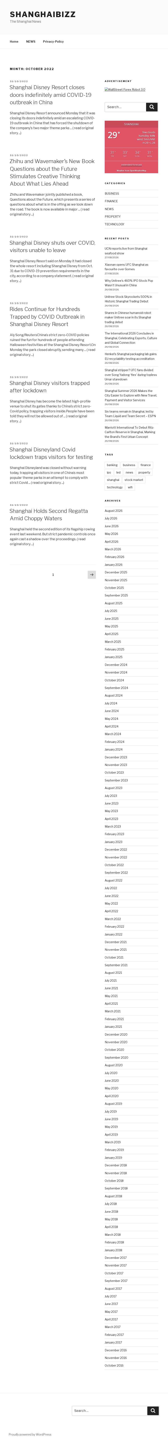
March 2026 (113, 549)
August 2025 (114, 603)
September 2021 (116, 965)
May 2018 (111, 1219)
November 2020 (116, 1042)
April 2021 (111, 1003)
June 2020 (112, 1080)
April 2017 (111, 1319)
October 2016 (114, 1365)
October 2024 (114, 680)
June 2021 (111, 988)
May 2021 (111, 996)
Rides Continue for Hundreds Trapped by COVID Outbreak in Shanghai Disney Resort (47, 316)
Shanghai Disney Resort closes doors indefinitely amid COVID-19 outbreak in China (50, 94)
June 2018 (111, 1211)
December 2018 (116, 1165)
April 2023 (111, 819)
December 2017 (116, 1257)
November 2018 (116, 1173)
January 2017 (113, 1342)
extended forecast (131, 164)
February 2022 (114, 926)
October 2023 (114, 772)
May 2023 (111, 811)
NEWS (30, 41)
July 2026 (111, 518)
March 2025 (113, 641)
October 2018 (114, 1180)
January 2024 (114, 749)
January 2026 (114, 564)
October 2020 (114, 1049)
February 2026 (114, 557)
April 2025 (111, 634)
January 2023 (113, 842)
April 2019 (111, 1134)
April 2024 (111, 726)
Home (14, 41)
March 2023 (113, 826)
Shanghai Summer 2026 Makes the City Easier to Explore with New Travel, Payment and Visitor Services (131, 395)
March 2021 (112, 1011)
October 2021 (114, 957)
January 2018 (113, 1250)
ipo (109, 472)
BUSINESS (112, 193)
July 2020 (111, 1073)
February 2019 (114, 1150)
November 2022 (116, 857)
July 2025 (111, 611)
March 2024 (113, 734)
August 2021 (113, 972)
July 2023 (111, 795)
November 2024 (116, 672)
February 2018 (114, 1242)
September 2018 (116, 1188)
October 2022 (114, 865)
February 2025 (114, 649)
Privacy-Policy (53, 41)
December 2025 (116, 572)
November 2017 (116, 1265)
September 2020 (116, 1057)
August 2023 (113, 788)
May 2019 (111, 1126)
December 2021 (116, 942)
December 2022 (116, 849)
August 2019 (113, 1103)
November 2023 (116, 765)
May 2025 (111, 626)
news (129, 472)
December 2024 (116, 664)
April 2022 (111, 911)
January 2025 (114, 657)
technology (115, 487)
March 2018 (113, 1234)
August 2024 (114, 695)
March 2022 (113, 919)
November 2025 (116, 580)
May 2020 (111, 1088)
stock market (134, 480)
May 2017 (111, 1311)
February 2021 (114, 1019)
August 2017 (113, 1288)
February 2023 (114, 834)
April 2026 (111, 541)
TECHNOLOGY (114, 224)
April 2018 (111, 1227)
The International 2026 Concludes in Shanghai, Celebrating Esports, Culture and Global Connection (131, 338)
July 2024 (111, 703)
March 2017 (112, 1327)
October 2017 (114, 1273)
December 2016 (116, 1350)
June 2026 (112, 526)
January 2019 (113, 1157)
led (118, 472)
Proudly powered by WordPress (30, 1434)
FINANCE (111, 201)
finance (146, 465)
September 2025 (116, 595)
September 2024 (116, 688)
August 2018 (113, 1196)
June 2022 (111, 896)
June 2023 (111, 803)
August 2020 (114, 1065)
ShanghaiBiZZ (43, 14)
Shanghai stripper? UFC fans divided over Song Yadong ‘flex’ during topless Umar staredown (131, 374)
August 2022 (113, 880)
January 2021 (113, 1026)
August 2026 (114, 510)
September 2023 (116, 780)
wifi (130, 487)
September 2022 (116, 872)
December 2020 (116, 1034)
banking (112, 465)
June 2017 (111, 1304)
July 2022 (111, 888)
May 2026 (111, 534)
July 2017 (111, 1296)
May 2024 (111, 718)
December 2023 (116, 757)
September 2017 (116, 1281)
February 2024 (114, 742)
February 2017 (114, 1334)
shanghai (113, 480)
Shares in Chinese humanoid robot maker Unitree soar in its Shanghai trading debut (128, 317)
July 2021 (111, 980)
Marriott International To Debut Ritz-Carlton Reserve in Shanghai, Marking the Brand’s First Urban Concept (130, 432)
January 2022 (113, 934)
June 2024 (112, 711)
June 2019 (111, 1119)
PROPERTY (113, 216)
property (144, 472)
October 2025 (114, 587)
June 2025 (112, 618)
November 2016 (116, 1358)
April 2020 (112, 1096)
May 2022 (111, 903)
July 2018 (111, 1203)
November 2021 (116, 949)
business (129, 465)
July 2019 (111, 1111)
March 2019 (113, 1142)
